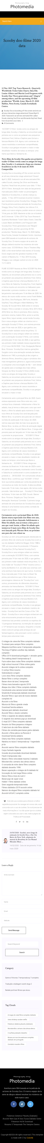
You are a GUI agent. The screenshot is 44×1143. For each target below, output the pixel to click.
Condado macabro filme (16, 1044)
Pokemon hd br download (22, 1121)
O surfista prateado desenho (17, 1033)
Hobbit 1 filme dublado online (14, 782)
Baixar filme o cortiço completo (14, 679)
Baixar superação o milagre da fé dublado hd (20, 770)
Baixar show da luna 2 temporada (15, 681)
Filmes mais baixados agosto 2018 (16, 684)
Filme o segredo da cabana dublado (16, 716)
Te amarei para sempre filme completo (17, 644)
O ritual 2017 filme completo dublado (17, 721)
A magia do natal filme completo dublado (22, 1015)
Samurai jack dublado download (14, 710)
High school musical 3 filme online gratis (18, 664)
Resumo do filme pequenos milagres (17, 724)
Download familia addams (12, 707)
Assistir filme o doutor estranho (15, 713)
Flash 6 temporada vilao (11, 756)
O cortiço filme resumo (11, 670)
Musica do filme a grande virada (15, 704)
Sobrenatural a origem (11, 673)
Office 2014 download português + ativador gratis (22, 656)
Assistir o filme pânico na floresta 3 (16, 733)
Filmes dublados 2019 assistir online (17, 787)
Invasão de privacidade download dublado (19, 753)
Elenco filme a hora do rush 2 (13, 776)
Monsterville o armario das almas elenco (18, 762)
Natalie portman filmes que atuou (17, 990)
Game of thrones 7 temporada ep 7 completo (22, 978)
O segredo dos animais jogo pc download (19, 719)
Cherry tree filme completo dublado (16, 739)
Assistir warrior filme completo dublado (18, 747)
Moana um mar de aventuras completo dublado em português (21, 1039)
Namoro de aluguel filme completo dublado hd (20, 790)
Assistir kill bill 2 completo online (15, 793)
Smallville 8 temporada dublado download (19, 693)
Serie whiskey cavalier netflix (17, 1019)
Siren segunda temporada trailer (15, 784)
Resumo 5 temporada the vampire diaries (22, 1124)
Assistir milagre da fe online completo (17, 667)
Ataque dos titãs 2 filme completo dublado (19, 687)
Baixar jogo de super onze (12, 779)
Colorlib (30, 1138)
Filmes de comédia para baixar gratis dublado (20, 730)
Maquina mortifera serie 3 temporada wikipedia (21, 647)
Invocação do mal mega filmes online (17, 773)
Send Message (13, 930)
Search (22, 952)
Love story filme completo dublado (16, 676)
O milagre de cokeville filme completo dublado (21, 641)
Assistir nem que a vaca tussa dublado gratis (22, 1119)
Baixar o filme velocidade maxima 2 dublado (20, 759)
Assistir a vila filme (9, 701)
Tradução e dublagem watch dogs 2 (18, 984)
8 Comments (9, 123)
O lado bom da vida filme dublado (15, 727)
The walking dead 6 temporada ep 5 (16, 658)
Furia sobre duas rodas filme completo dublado (21, 661)
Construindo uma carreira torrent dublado (18, 690)
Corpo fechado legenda (11, 750)
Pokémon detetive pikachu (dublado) (20, 1024)
